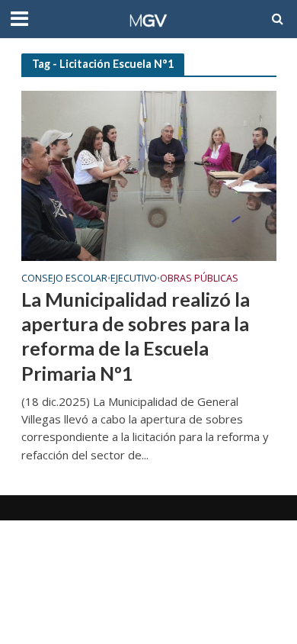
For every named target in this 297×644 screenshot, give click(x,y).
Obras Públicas (199, 279)
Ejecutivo (133, 279)
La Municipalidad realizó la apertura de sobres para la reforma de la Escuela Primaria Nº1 (135, 336)
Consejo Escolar (64, 279)
